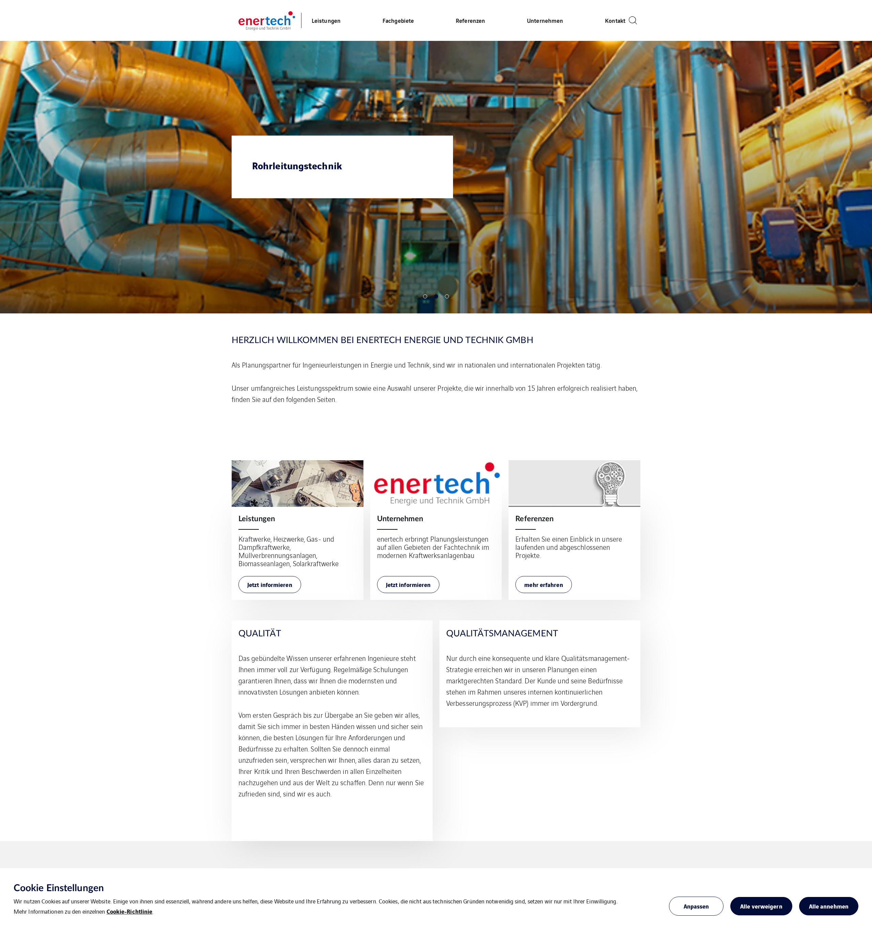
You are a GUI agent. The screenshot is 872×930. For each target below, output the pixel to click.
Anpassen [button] (696, 906)
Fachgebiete (398, 20)
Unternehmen (545, 20)
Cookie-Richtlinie (130, 911)
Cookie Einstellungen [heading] (59, 888)
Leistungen (326, 20)
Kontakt (615, 20)
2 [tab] (436, 296)
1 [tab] (425, 296)
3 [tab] (447, 296)
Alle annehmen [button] (828, 906)
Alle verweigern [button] (761, 906)
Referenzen (470, 20)
